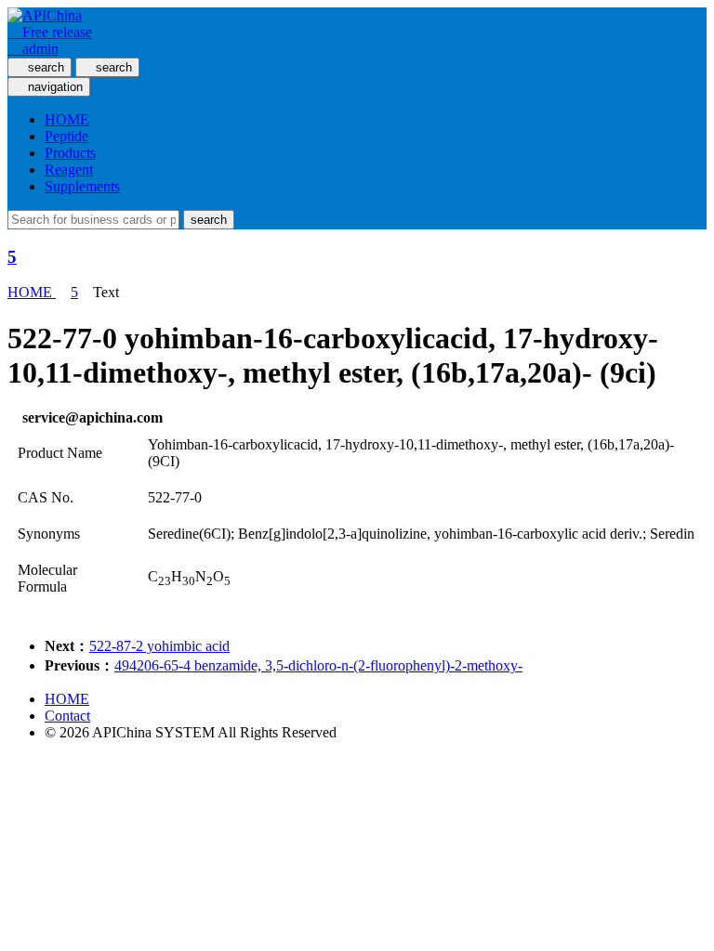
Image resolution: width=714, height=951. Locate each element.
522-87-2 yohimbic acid (159, 646)
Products (70, 153)
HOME (67, 119)
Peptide (66, 136)
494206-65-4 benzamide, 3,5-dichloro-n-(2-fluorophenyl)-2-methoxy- (318, 665)
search (209, 220)
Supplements (82, 186)
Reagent (69, 169)
